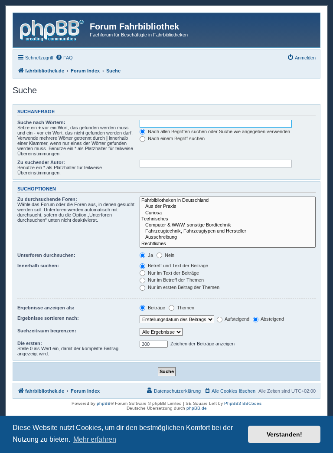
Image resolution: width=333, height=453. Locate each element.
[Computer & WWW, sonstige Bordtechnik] (227, 225)
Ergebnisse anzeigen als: (46, 307)
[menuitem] (64, 58)
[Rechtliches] (227, 244)
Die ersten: (29, 343)
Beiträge (156, 307)
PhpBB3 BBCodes (242, 403)
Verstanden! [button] (284, 434)
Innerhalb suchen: (38, 265)
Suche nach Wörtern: (41, 122)
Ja (150, 255)
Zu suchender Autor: (41, 162)
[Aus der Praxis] (227, 207)
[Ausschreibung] (227, 237)
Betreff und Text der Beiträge (177, 265)
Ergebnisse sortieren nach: (48, 318)
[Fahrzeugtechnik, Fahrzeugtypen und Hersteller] (227, 231)
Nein (168, 255)
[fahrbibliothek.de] (52, 29)
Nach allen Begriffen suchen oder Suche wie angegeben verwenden (218, 131)
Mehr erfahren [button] (94, 439)
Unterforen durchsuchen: (46, 255)
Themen (185, 307)
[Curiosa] (227, 213)
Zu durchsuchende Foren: (47, 199)
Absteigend (272, 319)
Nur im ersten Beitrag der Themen (183, 287)
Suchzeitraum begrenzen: (46, 330)
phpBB (104, 403)
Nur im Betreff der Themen (175, 279)
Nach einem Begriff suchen (176, 138)
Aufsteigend (236, 319)
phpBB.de (196, 408)
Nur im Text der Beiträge (173, 273)
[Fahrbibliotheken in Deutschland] (227, 200)
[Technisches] (227, 219)
